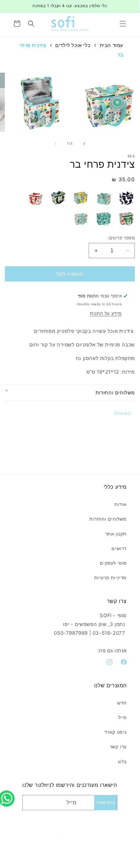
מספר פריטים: (121, 237)
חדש (122, 702)
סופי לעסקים (113, 563)
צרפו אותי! (105, 802)
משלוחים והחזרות (108, 519)
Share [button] (120, 413)
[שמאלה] (55, 144)
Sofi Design (61, 834)
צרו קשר (118, 746)
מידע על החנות (106, 313)
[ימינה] (84, 144)
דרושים (119, 548)
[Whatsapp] (8, 791)
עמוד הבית (111, 45)
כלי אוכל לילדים (72, 45)
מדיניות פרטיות (110, 577)
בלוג (122, 761)
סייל (122, 717)
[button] (123, 24)
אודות (120, 504)
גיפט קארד (115, 732)
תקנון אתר (116, 533)
